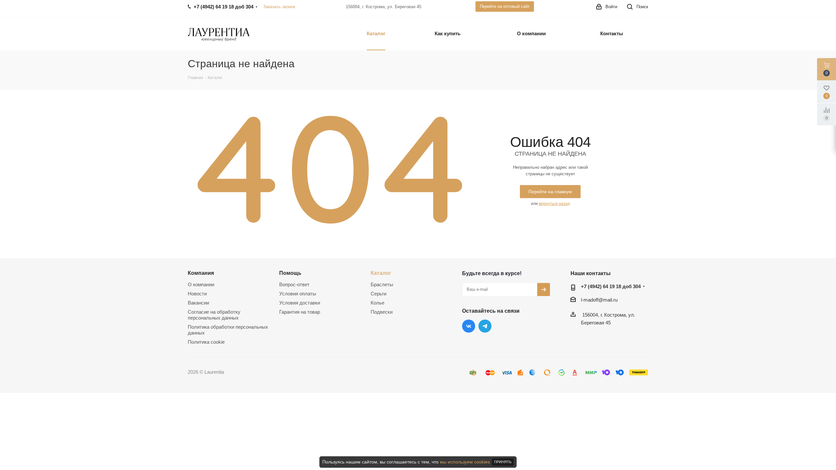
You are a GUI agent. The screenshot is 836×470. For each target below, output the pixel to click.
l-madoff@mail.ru (599, 300)
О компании (201, 284)
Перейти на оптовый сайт (505, 6)
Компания (201, 273)
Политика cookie (206, 342)
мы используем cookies (465, 461)
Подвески (382, 312)
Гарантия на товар (299, 312)
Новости (197, 293)
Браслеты (382, 284)
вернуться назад (554, 203)
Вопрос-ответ (294, 284)
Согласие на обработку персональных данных (214, 315)
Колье (377, 303)
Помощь (290, 273)
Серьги (378, 293)
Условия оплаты (297, 293)
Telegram (484, 326)
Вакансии (198, 303)
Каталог (381, 273)
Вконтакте (468, 326)
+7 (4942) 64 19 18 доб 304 (611, 286)
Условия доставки (299, 303)
